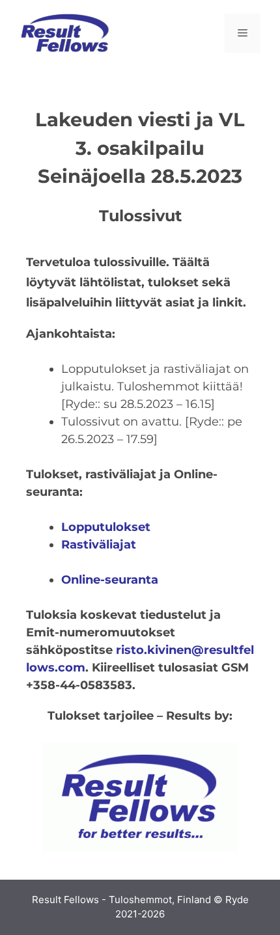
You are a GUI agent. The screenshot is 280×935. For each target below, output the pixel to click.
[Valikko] (242, 33)
